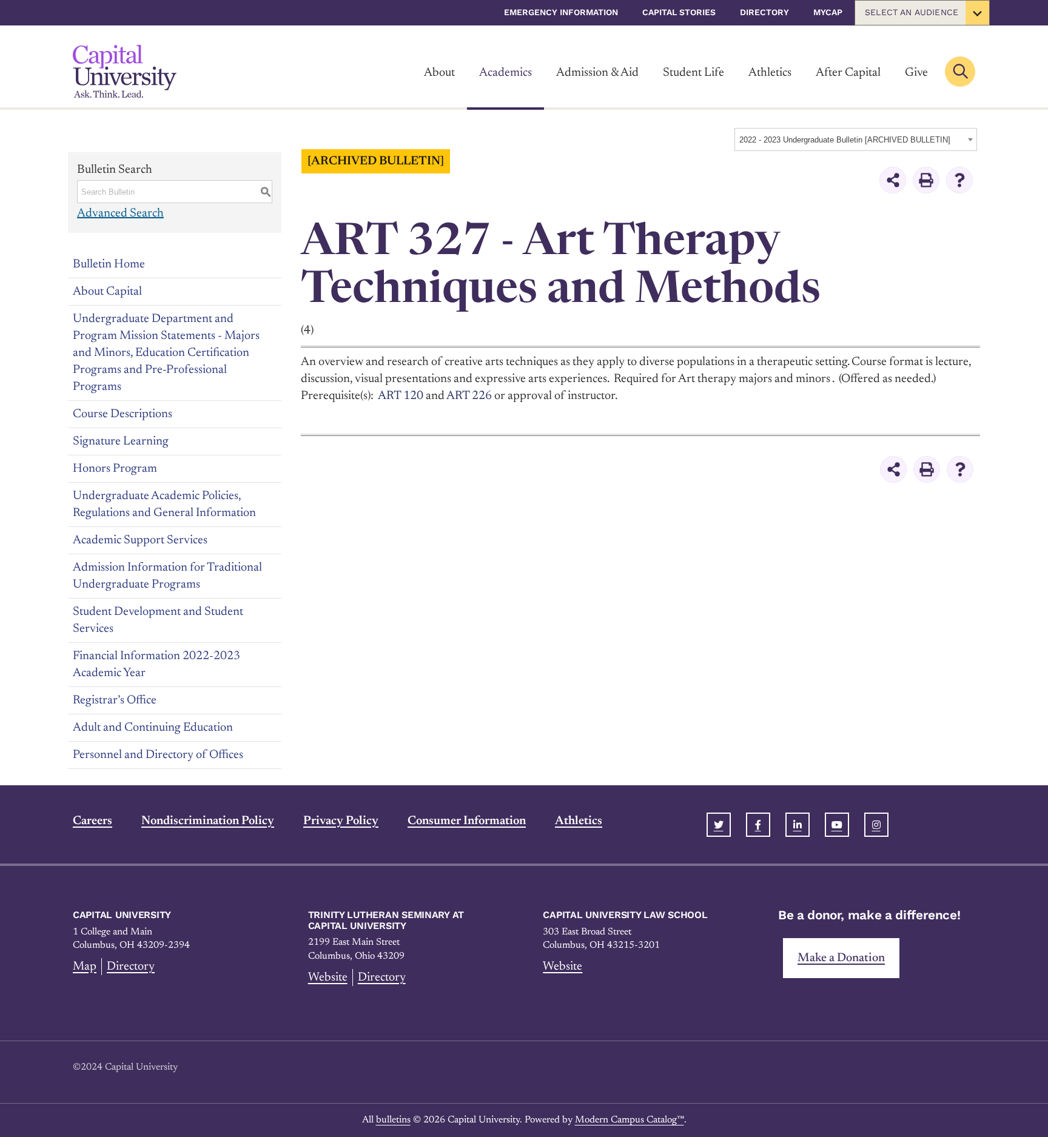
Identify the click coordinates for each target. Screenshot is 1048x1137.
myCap (827, 12)
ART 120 (400, 396)
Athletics (769, 73)
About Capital (107, 292)
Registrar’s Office (114, 700)
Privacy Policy (340, 821)
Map (84, 967)
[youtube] (837, 825)
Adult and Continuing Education (153, 728)
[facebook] (758, 825)
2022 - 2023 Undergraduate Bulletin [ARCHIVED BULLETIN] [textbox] (844, 139)
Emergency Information (561, 12)
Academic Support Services (140, 540)
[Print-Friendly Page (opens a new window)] (926, 180)
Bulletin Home (109, 264)
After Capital (848, 73)
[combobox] (855, 139)
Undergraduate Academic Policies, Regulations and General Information (164, 504)
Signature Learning (121, 441)
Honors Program (115, 469)
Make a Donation (841, 958)
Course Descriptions (122, 414)
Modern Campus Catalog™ (629, 1120)
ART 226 (469, 396)
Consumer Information (467, 821)
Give (916, 73)
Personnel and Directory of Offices (158, 755)
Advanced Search (120, 213)
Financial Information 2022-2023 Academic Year (156, 664)
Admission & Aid (597, 73)
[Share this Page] (892, 180)
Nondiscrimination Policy (207, 821)
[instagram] (876, 825)
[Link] (124, 71)
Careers (92, 821)
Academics (505, 73)
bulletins (393, 1120)
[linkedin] (797, 825)
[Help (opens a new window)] (959, 180)
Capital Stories (679, 12)
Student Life (693, 73)
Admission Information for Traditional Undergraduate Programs (167, 576)
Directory (764, 12)
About (439, 73)
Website (328, 977)
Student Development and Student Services (158, 620)
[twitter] (719, 825)
